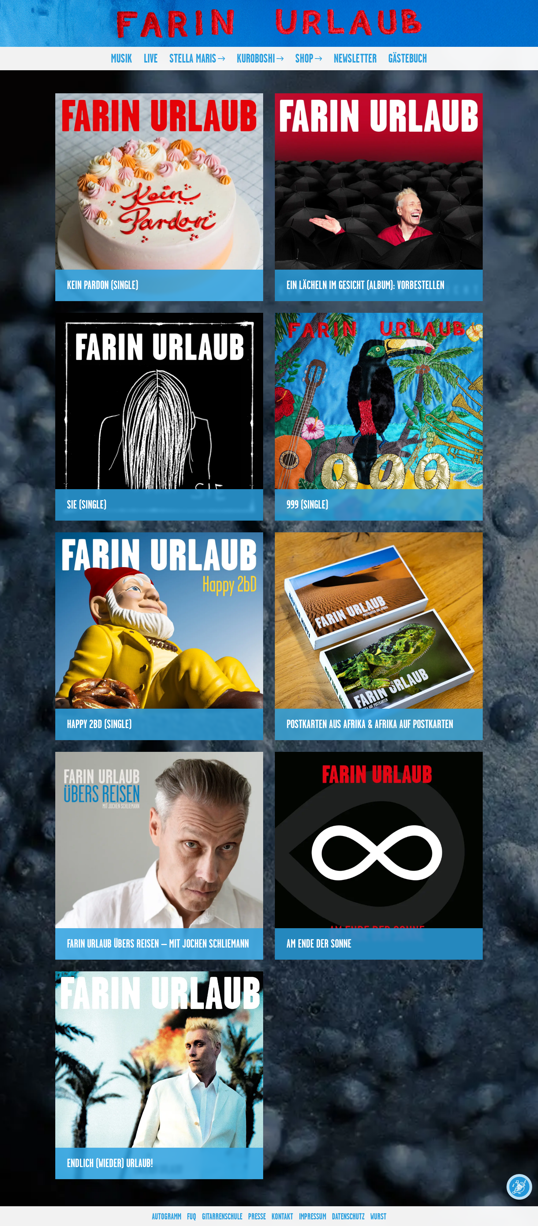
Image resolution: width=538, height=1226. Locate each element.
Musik (121, 58)
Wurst (378, 1216)
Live (151, 58)
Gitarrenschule (222, 1216)
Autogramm (166, 1216)
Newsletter (355, 58)
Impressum (312, 1216)
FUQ (191, 1216)
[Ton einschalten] (519, 1187)
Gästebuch (407, 58)
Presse (257, 1216)
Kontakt (282, 1216)
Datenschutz (348, 1216)
